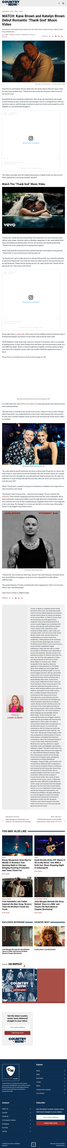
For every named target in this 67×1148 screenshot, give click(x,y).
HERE (8, 593)
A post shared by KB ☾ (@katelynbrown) (31, 168)
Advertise (52, 1143)
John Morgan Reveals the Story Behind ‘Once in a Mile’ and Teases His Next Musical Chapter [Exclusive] (49, 905)
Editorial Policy (60, 1145)
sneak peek (20, 334)
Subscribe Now (17, 1033)
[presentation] (17, 845)
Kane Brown (5, 11)
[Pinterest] (55, 36)
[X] (52, 36)
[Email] (62, 36)
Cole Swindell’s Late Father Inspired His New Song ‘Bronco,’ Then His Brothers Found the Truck (17, 905)
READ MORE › (6, 874)
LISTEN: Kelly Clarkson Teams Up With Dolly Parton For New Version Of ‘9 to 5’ (49, 821)
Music (11, 11)
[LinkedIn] (58, 36)
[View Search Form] (59, 3)
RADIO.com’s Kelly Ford (29, 404)
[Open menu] (63, 3)
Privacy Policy (60, 1143)
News (16, 11)
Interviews (38, 899)
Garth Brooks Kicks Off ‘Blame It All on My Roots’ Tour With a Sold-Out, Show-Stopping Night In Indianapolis (49, 864)
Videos (21, 11)
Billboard (5, 496)
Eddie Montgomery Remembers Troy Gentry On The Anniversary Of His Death (18, 821)
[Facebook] (49, 36)
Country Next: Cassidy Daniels (44, 949)
